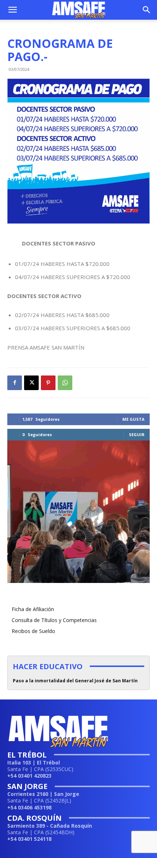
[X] (31, 382)
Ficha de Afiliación (33, 609)
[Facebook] (14, 382)
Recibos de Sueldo (33, 631)
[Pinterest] (48, 382)
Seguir (137, 434)
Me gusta (133, 419)
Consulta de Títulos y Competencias (54, 620)
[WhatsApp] (65, 382)
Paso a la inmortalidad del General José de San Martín (75, 681)
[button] (12, 10)
